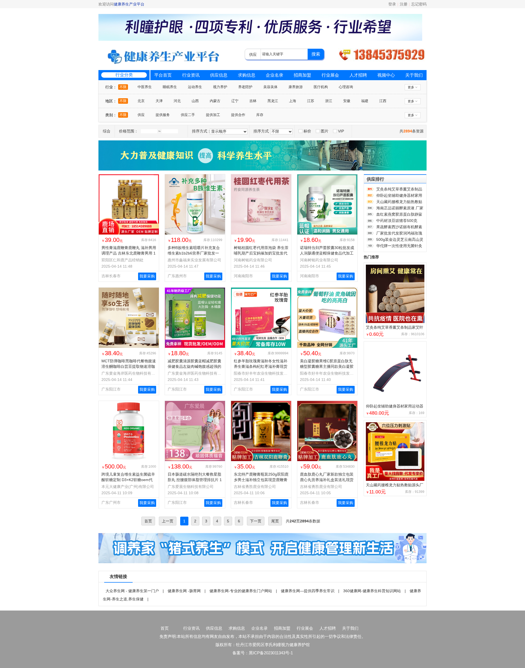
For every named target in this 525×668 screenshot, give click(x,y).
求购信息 (246, 75)
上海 (292, 101)
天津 (159, 101)
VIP (341, 131)
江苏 (310, 101)
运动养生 (195, 87)
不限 (123, 87)
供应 (141, 115)
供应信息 (219, 75)
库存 (259, 115)
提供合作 (238, 115)
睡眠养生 (170, 87)
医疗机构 (321, 87)
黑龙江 (272, 101)
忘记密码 (419, 4)
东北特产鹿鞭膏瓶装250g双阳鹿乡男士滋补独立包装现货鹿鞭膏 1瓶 (261, 479)
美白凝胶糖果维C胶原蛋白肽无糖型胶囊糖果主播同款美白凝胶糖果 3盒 (327, 366)
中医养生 (145, 87)
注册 (403, 4)
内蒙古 (215, 101)
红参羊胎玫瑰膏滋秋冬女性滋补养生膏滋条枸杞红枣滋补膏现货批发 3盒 (260, 366)
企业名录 (274, 75)
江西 (382, 101)
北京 (141, 101)
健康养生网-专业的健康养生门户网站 (240, 591)
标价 (307, 131)
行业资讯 (191, 75)
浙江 (328, 101)
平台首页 (163, 75)
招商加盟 (302, 75)
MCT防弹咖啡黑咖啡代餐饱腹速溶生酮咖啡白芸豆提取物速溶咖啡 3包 (128, 366)
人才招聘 (358, 75)
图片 (324, 131)
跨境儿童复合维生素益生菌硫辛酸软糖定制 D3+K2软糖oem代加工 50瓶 (128, 479)
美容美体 (270, 87)
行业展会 (330, 75)
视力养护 (220, 87)
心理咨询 (346, 87)
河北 (177, 101)
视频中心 (386, 75)
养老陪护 (245, 87)
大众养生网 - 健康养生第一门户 (132, 591)
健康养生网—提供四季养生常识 (307, 591)
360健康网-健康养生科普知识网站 (372, 591)
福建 (364, 101)
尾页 (275, 521)
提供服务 (163, 115)
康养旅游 (295, 87)
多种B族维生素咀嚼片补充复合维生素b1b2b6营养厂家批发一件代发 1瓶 (194, 253)
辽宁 (234, 101)
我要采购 (147, 276)
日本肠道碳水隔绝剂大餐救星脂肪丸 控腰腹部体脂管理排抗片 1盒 (195, 479)
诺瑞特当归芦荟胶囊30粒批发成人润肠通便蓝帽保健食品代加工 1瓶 (327, 253)
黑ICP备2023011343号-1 (271, 652)
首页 (165, 628)
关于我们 (414, 75)
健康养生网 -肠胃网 (184, 591)
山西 (195, 101)
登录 (392, 4)
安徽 (346, 101)
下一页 (255, 521)
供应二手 (188, 115)
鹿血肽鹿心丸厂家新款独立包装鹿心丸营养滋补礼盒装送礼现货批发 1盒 (327, 479)
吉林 (252, 101)
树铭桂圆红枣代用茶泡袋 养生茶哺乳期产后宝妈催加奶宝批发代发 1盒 (261, 253)
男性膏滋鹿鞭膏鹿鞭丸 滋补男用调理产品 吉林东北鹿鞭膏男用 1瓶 (128, 253)
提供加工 (213, 115)
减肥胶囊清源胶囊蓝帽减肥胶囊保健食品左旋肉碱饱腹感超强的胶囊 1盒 (194, 366)
